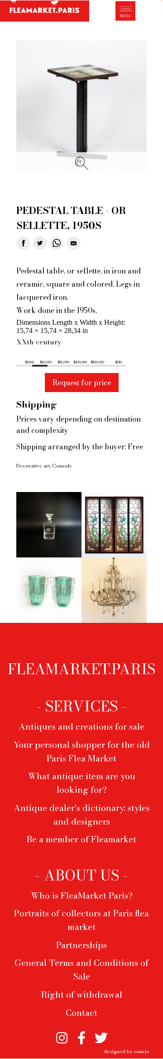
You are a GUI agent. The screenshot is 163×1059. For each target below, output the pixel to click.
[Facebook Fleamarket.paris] (81, 1034)
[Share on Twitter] (40, 243)
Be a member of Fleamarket (81, 839)
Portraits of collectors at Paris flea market (81, 920)
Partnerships (81, 945)
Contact (81, 1012)
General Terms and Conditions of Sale (81, 969)
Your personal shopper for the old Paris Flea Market (82, 751)
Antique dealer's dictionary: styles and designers (82, 814)
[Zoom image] (81, 106)
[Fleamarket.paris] (44, 12)
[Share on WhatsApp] (56, 243)
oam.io (141, 1051)
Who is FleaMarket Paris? (82, 895)
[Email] (74, 243)
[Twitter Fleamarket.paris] (101, 1034)
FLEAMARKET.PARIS (81, 669)
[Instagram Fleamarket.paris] (62, 1034)
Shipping (36, 404)
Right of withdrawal (81, 994)
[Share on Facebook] (23, 243)
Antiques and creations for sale (81, 726)
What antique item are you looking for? (81, 782)
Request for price (82, 382)
